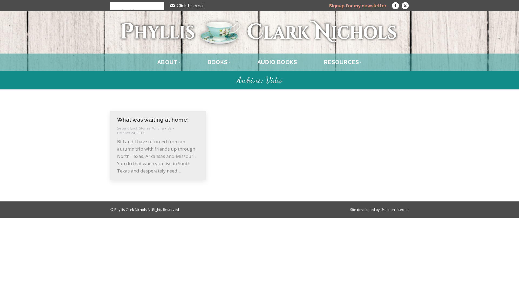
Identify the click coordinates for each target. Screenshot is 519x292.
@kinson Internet (395, 209)
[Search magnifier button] (114, 5)
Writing (158, 128)
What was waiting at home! (153, 120)
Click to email (191, 5)
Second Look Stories (134, 128)
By (170, 128)
